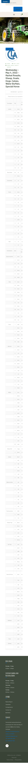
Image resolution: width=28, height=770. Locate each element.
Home (13, 28)
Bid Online (8, 712)
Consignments (9, 707)
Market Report (9, 701)
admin (8, 63)
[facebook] (7, 745)
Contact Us (8, 710)
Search (18, 9)
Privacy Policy (18, 759)
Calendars (8, 704)
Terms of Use (10, 759)
